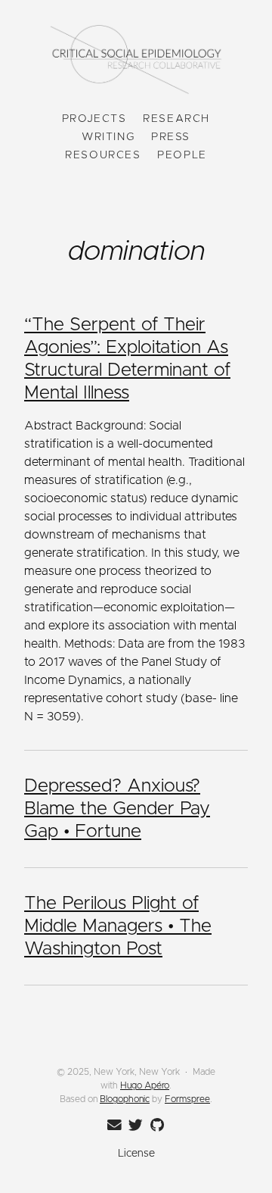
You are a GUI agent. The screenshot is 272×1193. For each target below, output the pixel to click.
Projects (94, 119)
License (136, 1153)
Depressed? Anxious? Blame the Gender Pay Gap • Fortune (117, 809)
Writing (108, 137)
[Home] (136, 61)
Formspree (187, 1099)
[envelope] (112, 1126)
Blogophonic (125, 1099)
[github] (154, 1126)
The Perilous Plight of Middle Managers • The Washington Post (118, 926)
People (182, 155)
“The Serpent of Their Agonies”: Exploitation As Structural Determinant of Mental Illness (127, 359)
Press (170, 137)
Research (176, 119)
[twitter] (133, 1126)
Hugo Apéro (144, 1085)
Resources (103, 155)
